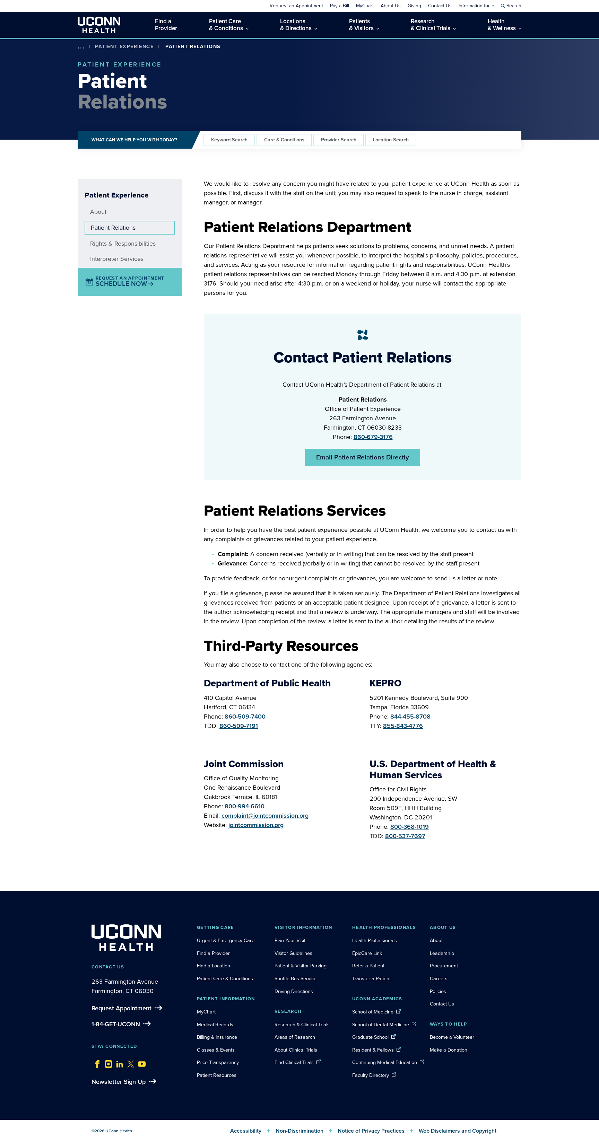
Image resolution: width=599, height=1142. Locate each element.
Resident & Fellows (373, 1050)
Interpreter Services (117, 258)
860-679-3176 (373, 436)
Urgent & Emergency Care (225, 940)
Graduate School (370, 1037)
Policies (438, 991)
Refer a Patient (368, 965)
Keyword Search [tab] (229, 139)
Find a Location (213, 965)
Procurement (444, 965)
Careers (439, 978)
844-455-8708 (410, 716)
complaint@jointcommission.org (265, 815)
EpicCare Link (367, 953)
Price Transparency (218, 1062)
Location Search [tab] (391, 139)
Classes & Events (216, 1050)
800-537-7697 (405, 836)
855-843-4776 (403, 725)
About (98, 211)
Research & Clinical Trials (302, 1024)
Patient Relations (113, 227)
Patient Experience (124, 46)
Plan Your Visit (290, 940)
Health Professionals (374, 940)
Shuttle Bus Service (295, 978)
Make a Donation (448, 1050)
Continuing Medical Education (384, 1062)
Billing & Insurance (217, 1037)
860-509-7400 (245, 716)
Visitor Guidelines (293, 953)
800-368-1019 (409, 826)
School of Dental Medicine (380, 1024)
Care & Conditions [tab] (284, 139)
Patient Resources (216, 1075)
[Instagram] (107, 1062)
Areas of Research (295, 1037)
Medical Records (215, 1024)
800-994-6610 (244, 806)
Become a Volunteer (452, 1037)
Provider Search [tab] (338, 139)
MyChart (206, 1012)
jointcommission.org (256, 824)
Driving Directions (294, 991)
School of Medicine (372, 1012)
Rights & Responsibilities (123, 243)
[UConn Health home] (99, 25)
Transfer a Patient (371, 978)
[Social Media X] (129, 1062)
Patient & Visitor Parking (301, 965)
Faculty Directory (370, 1075)
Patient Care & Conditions (225, 978)
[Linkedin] (118, 1062)
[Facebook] (96, 1062)
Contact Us (442, 1004)
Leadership (442, 953)
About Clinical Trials (296, 1050)
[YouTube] (140, 1062)
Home (91, 57)
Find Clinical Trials (294, 1062)
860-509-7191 (238, 725)
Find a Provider (213, 953)
